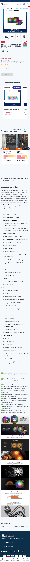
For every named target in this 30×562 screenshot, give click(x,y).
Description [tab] (6, 174)
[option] (8, 148)
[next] (28, 148)
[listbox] (15, 148)
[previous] (1, 148)
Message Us (7, 51)
